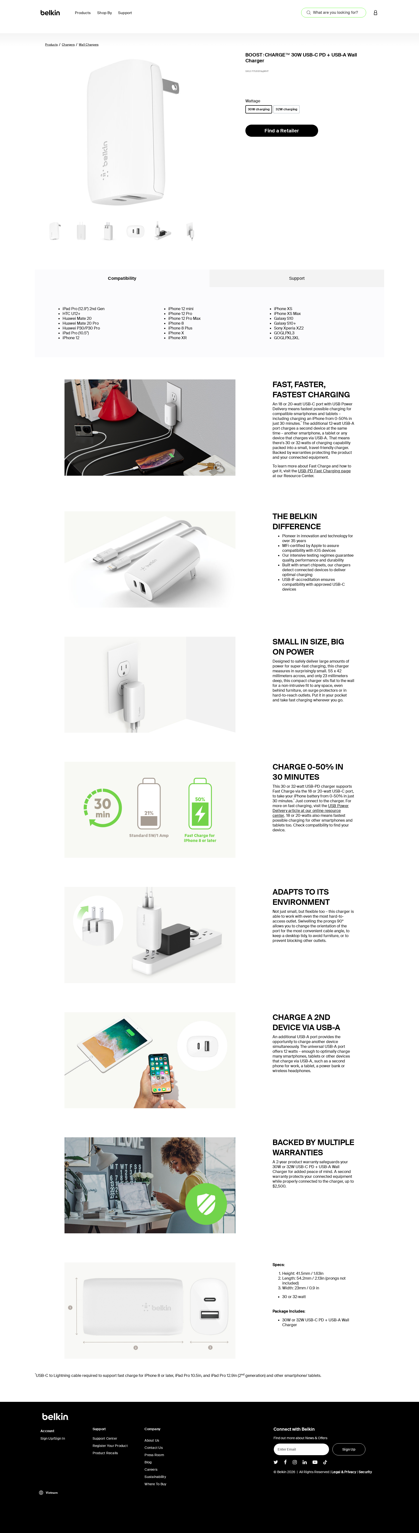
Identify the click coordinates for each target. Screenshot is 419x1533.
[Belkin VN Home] (50, 12)
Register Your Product (110, 1446)
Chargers (68, 45)
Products (51, 45)
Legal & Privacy (343, 1472)
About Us (152, 1440)
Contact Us (154, 1447)
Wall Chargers (88, 45)
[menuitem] (84, 16)
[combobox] (333, 12)
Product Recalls (105, 1453)
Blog (148, 1462)
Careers (151, 1469)
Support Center (105, 1438)
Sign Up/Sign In (52, 1438)
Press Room (154, 1455)
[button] (375, 12)
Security (365, 1472)
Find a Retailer (282, 131)
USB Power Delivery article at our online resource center (311, 810)
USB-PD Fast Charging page (324, 471)
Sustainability (155, 1477)
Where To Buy (155, 1484)
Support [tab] (297, 278)
